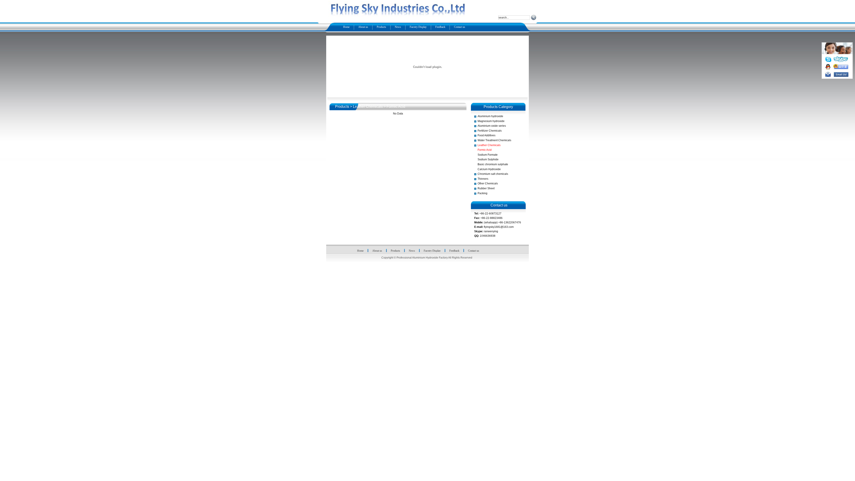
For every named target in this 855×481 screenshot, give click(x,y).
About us (363, 27)
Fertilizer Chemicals (490, 130)
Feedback (440, 27)
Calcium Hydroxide (489, 169)
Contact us (459, 27)
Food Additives (486, 135)
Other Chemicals (488, 183)
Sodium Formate (488, 154)
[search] (533, 17)
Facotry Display (418, 27)
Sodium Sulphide (488, 159)
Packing (482, 193)
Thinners (483, 178)
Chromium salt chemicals (493, 173)
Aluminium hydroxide (490, 116)
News (398, 27)
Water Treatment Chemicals (494, 140)
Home (346, 27)
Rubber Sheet (486, 188)
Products (381, 27)
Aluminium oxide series (492, 125)
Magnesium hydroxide (491, 121)
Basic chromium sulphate (493, 164)
